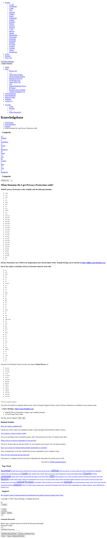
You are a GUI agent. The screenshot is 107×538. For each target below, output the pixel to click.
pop (53, 482)
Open (101, 479)
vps (81, 485)
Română (12, 43)
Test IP (60, 485)
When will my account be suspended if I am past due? (18, 440)
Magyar (11, 31)
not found (96, 479)
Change (42, 473)
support (34, 485)
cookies (13, 476)
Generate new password (9, 534)
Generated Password (7, 529)
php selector (49, 482)
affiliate (55, 470)
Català (11, 8)
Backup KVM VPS (15, 78)
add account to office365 (22, 471)
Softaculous (10, 485)
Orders (14, 482)
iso (44, 479)
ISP (47, 479)
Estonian (12, 22)
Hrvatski (12, 12)
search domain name (80, 482)
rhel (73, 482)
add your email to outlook (35, 471)
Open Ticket (59, 495)
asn (71, 471)
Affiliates (8, 99)
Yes (19, 418)
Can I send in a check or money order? (13, 433)
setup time (103, 482)
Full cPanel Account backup (89, 476)
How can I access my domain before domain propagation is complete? (24, 448)
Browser (9, 473)
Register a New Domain (17, 90)
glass (98, 476)
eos (67, 476)
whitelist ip (89, 485)
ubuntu (70, 485)
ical (10, 479)
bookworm (3, 473)
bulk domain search (16, 473)
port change (57, 482)
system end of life (48, 485)
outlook (20, 481)
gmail (101, 476)
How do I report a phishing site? (11, 426)
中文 (11, 10)
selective (87, 482)
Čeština (11, 14)
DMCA (47, 476)
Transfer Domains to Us (17, 92)
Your (7, 487)
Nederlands (13, 18)
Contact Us (8, 101)
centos (38, 473)
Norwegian (13, 37)
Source (23, 485)
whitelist (84, 485)
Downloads (40, 495)
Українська (13, 52)
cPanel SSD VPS (15, 82)
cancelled (34, 473)
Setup (99, 482)
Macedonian (13, 35)
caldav (29, 473)
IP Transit (12, 88)
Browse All (13, 71)
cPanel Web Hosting (16, 75)
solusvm (17, 484)
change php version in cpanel (51, 473)
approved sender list (64, 471)
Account (8, 105)
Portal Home (9, 122)
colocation (94, 473)
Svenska (12, 48)
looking (53, 479)
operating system (5, 482)
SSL (10, 84)
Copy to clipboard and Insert (15, 536)
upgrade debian (76, 485)
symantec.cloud (40, 485)
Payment (29, 481)
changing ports (62, 473)
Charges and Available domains (74, 473)
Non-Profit (91, 479)
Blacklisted (98, 471)
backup (74, 471)
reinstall (68, 481)
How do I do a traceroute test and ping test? (15, 455)
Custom (21, 476)
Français (12, 26)
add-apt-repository (46, 471)
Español (12, 46)
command (6, 476)
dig (38, 476)
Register (7, 56)
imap (12, 479)
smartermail (4, 485)
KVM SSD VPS (14, 80)
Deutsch (12, 27)
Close (3, 513)
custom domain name (28, 476)
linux (49, 479)
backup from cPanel (81, 471)
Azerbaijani (13, 6)
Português (12, 39)
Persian (11, 24)
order (11, 482)
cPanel (17, 476)
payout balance (37, 482)
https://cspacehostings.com (24, 409)
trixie (66, 485)
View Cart (8, 58)
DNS (52, 476)
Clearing (87, 473)
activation (13, 471)
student (30, 485)
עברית (11, 29)
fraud (69, 476)
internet (24, 479)
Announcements (10, 93)
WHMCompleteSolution (58, 462)
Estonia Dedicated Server (17, 86)
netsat (82, 479)
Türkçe (11, 50)
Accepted (5, 470)
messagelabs (66, 479)
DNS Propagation (59, 476)
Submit (9, 513)
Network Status (10, 97)
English (7, 2)
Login (7, 54)
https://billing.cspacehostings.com (93, 263)
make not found (59, 479)
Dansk (11, 16)
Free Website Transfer (76, 476)
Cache (24, 473)
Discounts (42, 476)
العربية (11, 4)
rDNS (61, 482)
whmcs (94, 485)
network (86, 479)
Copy (32, 534)
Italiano (11, 33)
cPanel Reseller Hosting (17, 76)
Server (91, 482)
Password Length (6, 525)
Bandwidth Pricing (91, 471)
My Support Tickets (7, 495)
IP (26, 479)
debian (36, 476)
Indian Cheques (18, 479)
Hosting (5, 479)
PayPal (43, 482)
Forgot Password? (15, 112)
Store (7, 69)
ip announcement (32, 479)
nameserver (77, 479)
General (7, 126)
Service (95, 482)
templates (55, 485)
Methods (72, 479)
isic (43, 479)
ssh (27, 485)
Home (7, 67)
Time (63, 485)
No (24, 418)
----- (10, 73)
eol (65, 476)
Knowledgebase (10, 95)
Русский (12, 44)
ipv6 (40, 479)
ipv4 (38, 479)
